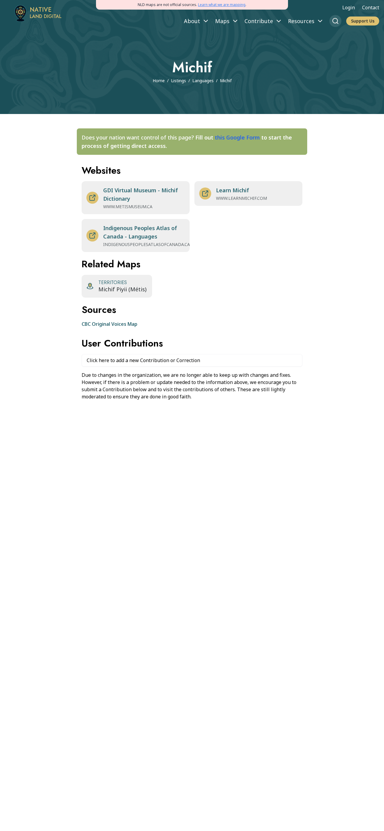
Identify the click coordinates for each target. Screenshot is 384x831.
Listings (178, 80)
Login (348, 7)
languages (203, 80)
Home (159, 80)
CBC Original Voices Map (109, 324)
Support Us (362, 21)
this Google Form (237, 137)
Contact (370, 7)
